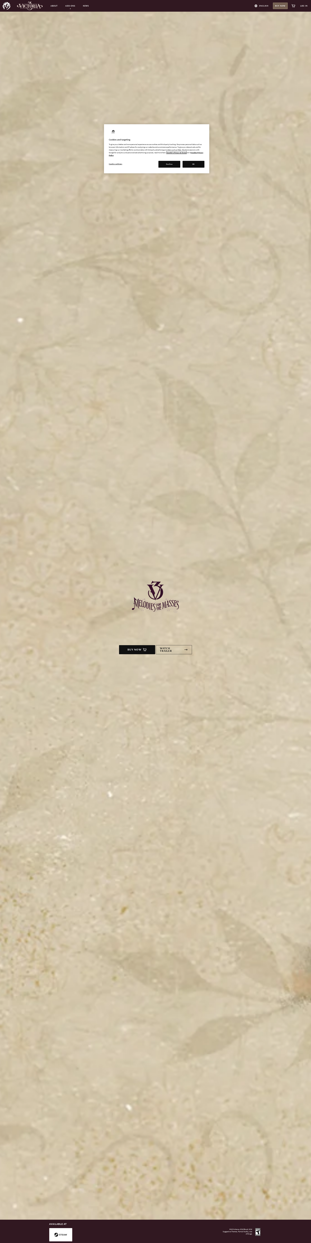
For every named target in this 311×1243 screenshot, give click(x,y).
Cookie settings (115, 164)
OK (193, 164)
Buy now (280, 6)
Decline (169, 164)
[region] (156, 148)
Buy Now (134, 649)
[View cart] (293, 6)
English (263, 6)
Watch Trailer (166, 649)
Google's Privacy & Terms (176, 152)
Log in (304, 6)
